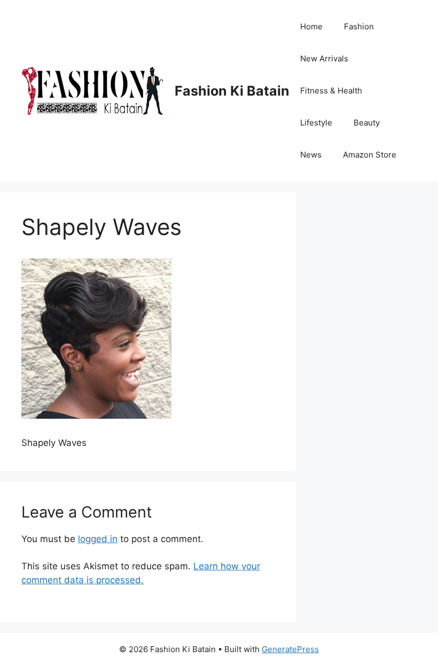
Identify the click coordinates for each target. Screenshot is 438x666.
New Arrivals (324, 58)
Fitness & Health (331, 90)
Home (311, 26)
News (311, 155)
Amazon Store (369, 155)
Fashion (359, 26)
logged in (98, 539)
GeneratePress (290, 649)
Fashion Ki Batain (232, 91)
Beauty (367, 122)
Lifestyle (316, 122)
